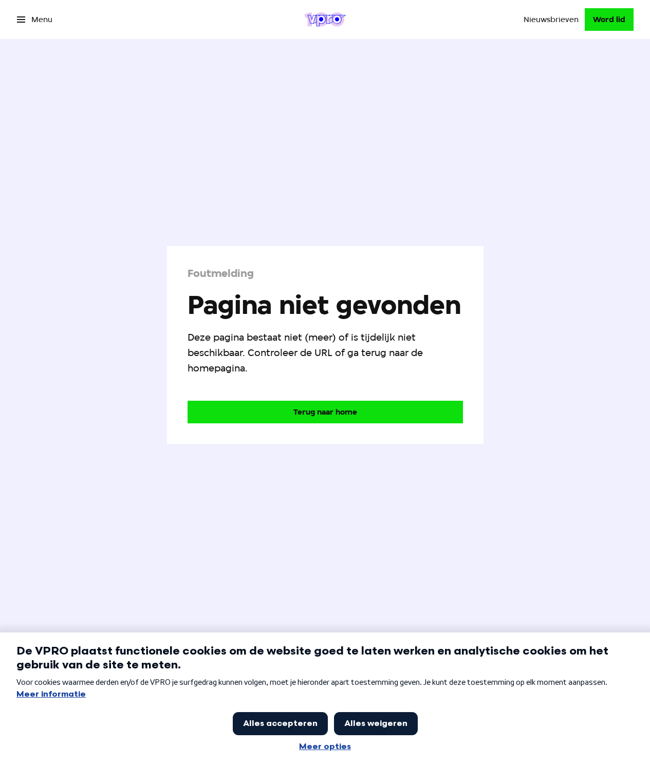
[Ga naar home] (325, 19)
